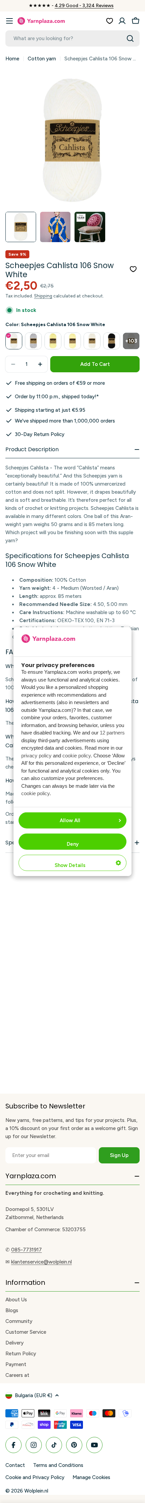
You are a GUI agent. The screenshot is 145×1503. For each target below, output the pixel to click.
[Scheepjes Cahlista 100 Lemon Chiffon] (53, 341)
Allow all (70, 820)
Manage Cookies (91, 1477)
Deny (73, 844)
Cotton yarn (42, 59)
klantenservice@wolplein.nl (41, 1262)
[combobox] (72, 38)
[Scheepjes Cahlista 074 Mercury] (33, 341)
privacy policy (36, 755)
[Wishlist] (110, 21)
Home (12, 59)
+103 (131, 341)
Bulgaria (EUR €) (33, 1395)
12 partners (112, 732)
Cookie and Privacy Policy (34, 1477)
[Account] (122, 21)
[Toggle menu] (9, 21)
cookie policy (76, 755)
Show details (70, 865)
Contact (15, 1465)
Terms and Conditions (58, 1465)
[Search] (130, 38)
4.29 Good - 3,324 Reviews (84, 5)
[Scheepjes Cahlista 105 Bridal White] (92, 341)
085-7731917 (26, 1250)
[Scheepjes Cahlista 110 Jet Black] (111, 341)
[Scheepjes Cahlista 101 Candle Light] (72, 341)
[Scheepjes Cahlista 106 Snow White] (13, 341)
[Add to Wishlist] (133, 269)
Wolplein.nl (36, 1491)
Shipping (43, 295)
